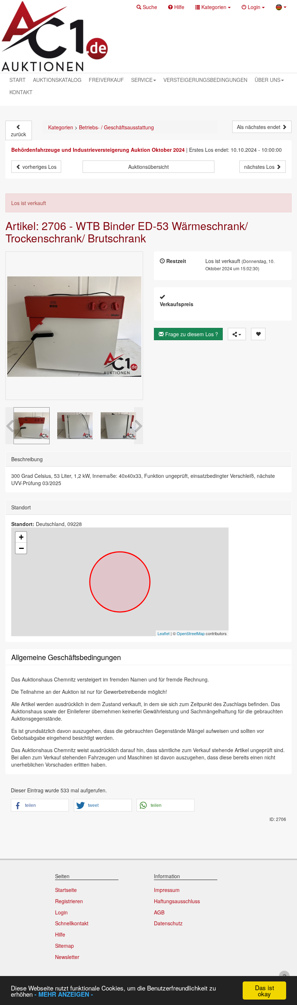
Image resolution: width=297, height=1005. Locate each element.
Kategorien (60, 127)
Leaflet (164, 633)
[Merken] (258, 334)
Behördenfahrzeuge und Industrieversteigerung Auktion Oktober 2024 (98, 149)
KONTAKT (21, 92)
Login (61, 912)
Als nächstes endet (259, 126)
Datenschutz (168, 923)
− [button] (21, 548)
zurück (18, 134)
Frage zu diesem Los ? (191, 334)
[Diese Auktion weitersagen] (237, 334)
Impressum (167, 889)
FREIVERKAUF (106, 79)
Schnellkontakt (71, 923)
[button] (147, 7)
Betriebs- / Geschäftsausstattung (116, 127)
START (17, 79)
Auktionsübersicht (148, 166)
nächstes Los (260, 166)
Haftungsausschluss (177, 901)
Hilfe (60, 934)
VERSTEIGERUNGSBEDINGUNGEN (205, 79)
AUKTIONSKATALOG (57, 79)
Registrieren (69, 901)
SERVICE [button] (141, 79)
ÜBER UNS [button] (267, 79)
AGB (159, 912)
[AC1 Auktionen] (54, 36)
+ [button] (21, 537)
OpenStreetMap (191, 633)
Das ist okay (264, 990)
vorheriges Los (39, 166)
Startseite (66, 889)
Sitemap (64, 945)
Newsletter (67, 956)
